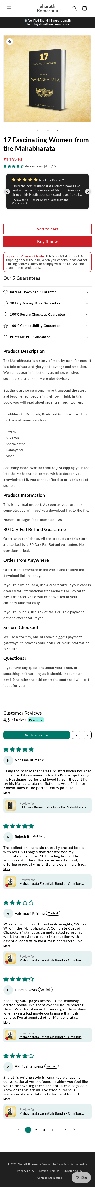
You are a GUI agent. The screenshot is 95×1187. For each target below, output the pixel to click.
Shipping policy (73, 1170)
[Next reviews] (88, 191)
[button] (9, 8)
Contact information (49, 1177)
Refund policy (79, 1164)
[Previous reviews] (7, 191)
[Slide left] (38, 130)
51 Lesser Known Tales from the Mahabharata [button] (52, 807)
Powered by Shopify (54, 1164)
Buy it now (47, 241)
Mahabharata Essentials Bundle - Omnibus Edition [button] (50, 883)
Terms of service (49, 1170)
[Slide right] (57, 130)
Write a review (36, 735)
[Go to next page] (75, 1130)
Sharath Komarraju (29, 1164)
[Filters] (76, 735)
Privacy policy (25, 1170)
